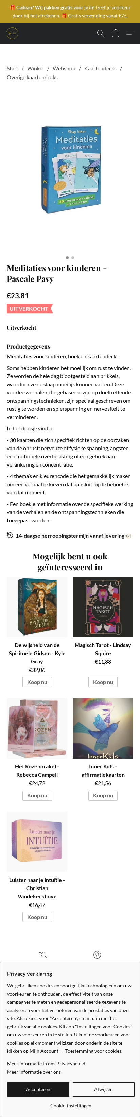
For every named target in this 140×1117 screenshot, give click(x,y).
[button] (12, 33)
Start (12, 68)
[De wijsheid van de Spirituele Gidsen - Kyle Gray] (37, 607)
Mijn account (97, 964)
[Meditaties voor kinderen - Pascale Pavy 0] (70, 170)
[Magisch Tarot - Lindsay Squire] (103, 607)
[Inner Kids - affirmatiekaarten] (103, 728)
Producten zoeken (43, 964)
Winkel (35, 68)
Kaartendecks (100, 68)
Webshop (64, 68)
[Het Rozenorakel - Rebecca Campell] (37, 728)
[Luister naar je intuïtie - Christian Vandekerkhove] (37, 842)
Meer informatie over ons (34, 1072)
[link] (71, 1103)
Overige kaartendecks (32, 77)
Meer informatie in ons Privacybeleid (46, 1063)
